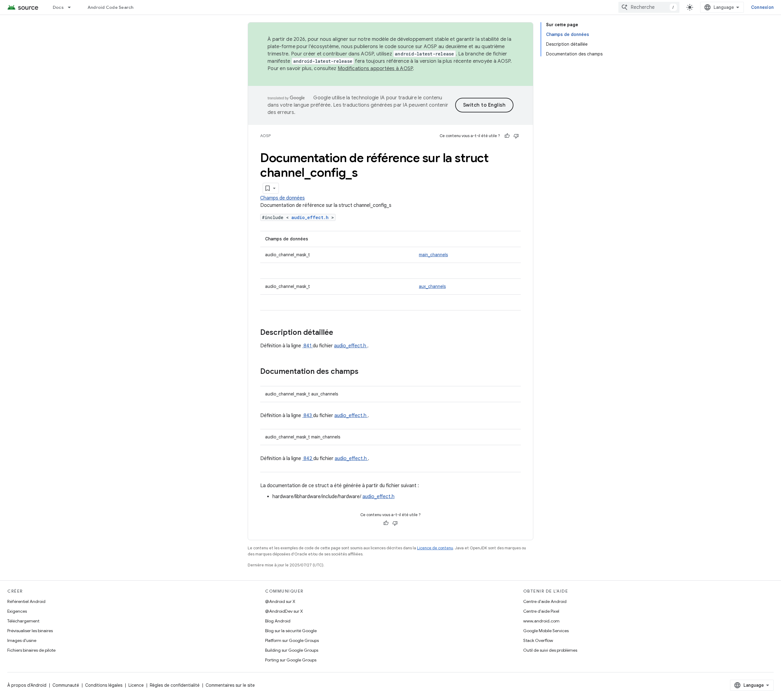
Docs (58, 7)
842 (307, 458)
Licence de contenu (435, 548)
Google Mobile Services (546, 630)
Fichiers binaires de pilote (31, 650)
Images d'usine (21, 640)
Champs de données (282, 198)
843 (307, 416)
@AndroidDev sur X (284, 611)
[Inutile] (516, 135)
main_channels (433, 254)
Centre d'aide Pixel (541, 611)
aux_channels (432, 286)
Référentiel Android (26, 601)
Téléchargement (23, 621)
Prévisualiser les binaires (30, 630)
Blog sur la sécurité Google (291, 630)
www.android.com (541, 621)
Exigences (17, 611)
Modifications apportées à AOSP (375, 69)
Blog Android (277, 621)
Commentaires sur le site (230, 685)
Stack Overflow (538, 640)
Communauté (65, 685)
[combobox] (648, 7)
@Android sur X (280, 601)
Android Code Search (111, 7)
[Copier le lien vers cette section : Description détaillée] (341, 333)
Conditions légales (103, 685)
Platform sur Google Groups (292, 640)
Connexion (762, 7)
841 (307, 346)
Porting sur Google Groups (290, 660)
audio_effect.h (311, 217)
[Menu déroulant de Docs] (72, 7)
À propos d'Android (26, 685)
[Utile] (507, 135)
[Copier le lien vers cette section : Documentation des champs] (366, 372)
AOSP (265, 135)
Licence (136, 685)
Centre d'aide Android (545, 601)
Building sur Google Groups (291, 650)
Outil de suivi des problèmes (550, 650)
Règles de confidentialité (175, 685)
